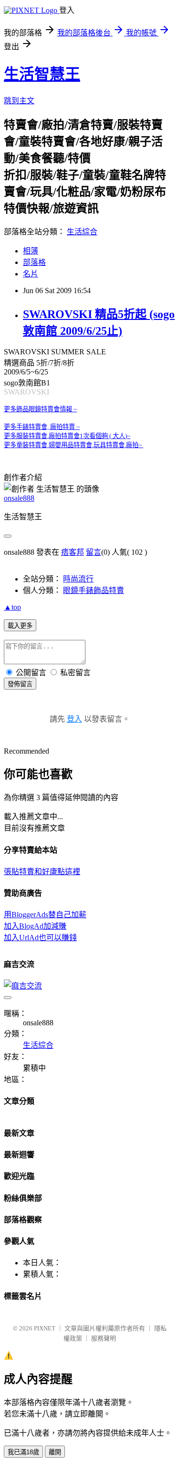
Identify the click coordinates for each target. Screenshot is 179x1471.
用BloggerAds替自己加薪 (45, 915)
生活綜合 (82, 232)
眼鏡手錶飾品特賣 (93, 590)
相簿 (30, 251)
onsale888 (19, 498)
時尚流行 (78, 579)
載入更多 (20, 625)
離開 (55, 1452)
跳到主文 (19, 101)
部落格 (34, 262)
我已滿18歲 (23, 1452)
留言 (93, 552)
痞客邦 (72, 552)
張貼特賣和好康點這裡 (42, 871)
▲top (12, 607)
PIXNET (44, 1328)
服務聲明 (103, 1338)
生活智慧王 (42, 74)
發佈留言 (20, 684)
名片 (30, 274)
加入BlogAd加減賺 (35, 926)
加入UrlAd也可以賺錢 (40, 937)
